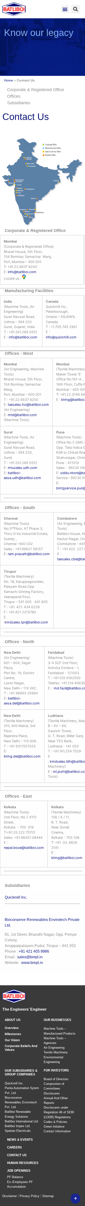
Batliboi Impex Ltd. (17, 1126)
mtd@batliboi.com (22, 415)
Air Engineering (54, 1047)
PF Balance (15, 1177)
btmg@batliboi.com (66, 858)
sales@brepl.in (29, 957)
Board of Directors (56, 1079)
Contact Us (17, 1155)
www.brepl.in (32, 963)
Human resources (22, 1163)
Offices (13, 96)
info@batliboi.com (22, 272)
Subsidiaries (18, 102)
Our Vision (12, 1040)
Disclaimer (9, 1196)
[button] (65, 9)
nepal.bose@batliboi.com (24, 848)
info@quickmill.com (61, 337)
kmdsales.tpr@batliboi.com (26, 622)
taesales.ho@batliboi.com (28, 404)
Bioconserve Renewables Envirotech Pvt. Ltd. (21, 1102)
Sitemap (48, 1196)
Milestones (13, 1034)
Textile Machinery (56, 1052)
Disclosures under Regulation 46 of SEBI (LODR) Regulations (59, 1112)
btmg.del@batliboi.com (22, 756)
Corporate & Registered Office (35, 89)
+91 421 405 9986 (34, 951)
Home (8, 80)
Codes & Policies (55, 1122)
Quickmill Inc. (16, 897)
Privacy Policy (29, 1196)
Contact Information (57, 1131)
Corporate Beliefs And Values (21, 1047)
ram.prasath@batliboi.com (28, 554)
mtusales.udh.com (22, 468)
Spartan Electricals (18, 1131)
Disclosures (52, 1093)
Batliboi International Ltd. (22, 1121)
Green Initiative (54, 1126)
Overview (12, 1028)
